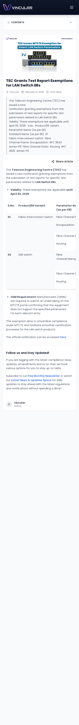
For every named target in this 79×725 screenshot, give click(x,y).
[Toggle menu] (72, 7)
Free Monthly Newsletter (44, 376)
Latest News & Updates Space (31, 380)
